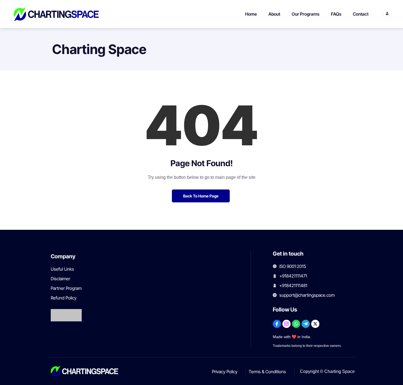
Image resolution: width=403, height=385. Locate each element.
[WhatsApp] (296, 324)
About (274, 14)
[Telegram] (306, 324)
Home (251, 14)
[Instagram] (286, 324)
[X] (315, 324)
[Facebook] (277, 324)
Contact (360, 14)
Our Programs (305, 14)
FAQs (336, 14)
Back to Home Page (200, 196)
